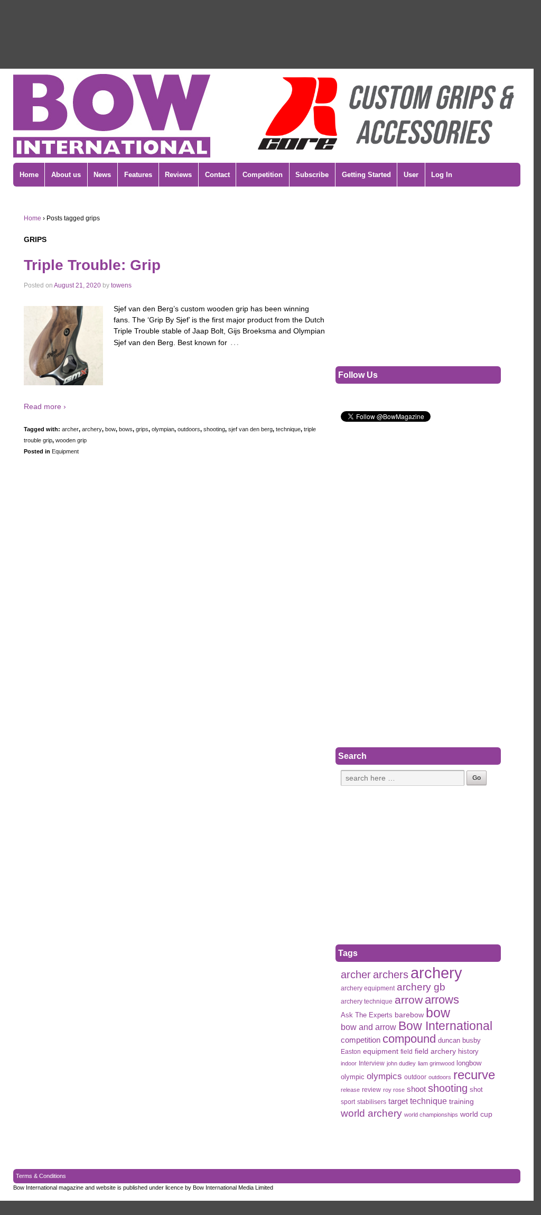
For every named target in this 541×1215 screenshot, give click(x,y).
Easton (351, 1051)
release (350, 1090)
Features (138, 175)
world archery (371, 1113)
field (406, 1051)
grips (142, 429)
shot (476, 1089)
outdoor (415, 1077)
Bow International (445, 1026)
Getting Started (366, 175)
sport (348, 1102)
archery (92, 429)
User (411, 175)
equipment (380, 1051)
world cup (476, 1114)
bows (126, 429)
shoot (416, 1088)
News (102, 175)
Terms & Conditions (41, 1176)
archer (70, 429)
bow (110, 429)
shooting (214, 429)
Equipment (65, 451)
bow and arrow (368, 1027)
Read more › (45, 406)
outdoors (189, 429)
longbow (468, 1063)
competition (360, 1040)
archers (390, 974)
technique (288, 429)
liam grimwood (436, 1063)
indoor (349, 1063)
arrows (442, 999)
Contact (217, 175)
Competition (262, 175)
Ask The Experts (367, 1015)
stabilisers (371, 1102)
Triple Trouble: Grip (92, 265)
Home (29, 175)
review (371, 1089)
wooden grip (71, 440)
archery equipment (368, 988)
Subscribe (312, 175)
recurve (474, 1074)
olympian (163, 429)
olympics (384, 1076)
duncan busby (459, 1040)
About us (66, 175)
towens (121, 285)
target (398, 1101)
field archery (435, 1051)
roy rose (394, 1090)
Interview (372, 1063)
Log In (441, 175)
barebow (409, 1015)
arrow (409, 999)
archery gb (421, 987)
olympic (353, 1077)
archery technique (367, 1001)
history (468, 1051)
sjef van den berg (250, 429)
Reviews (178, 175)
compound (409, 1038)
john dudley (401, 1063)
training (461, 1102)
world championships (431, 1114)
